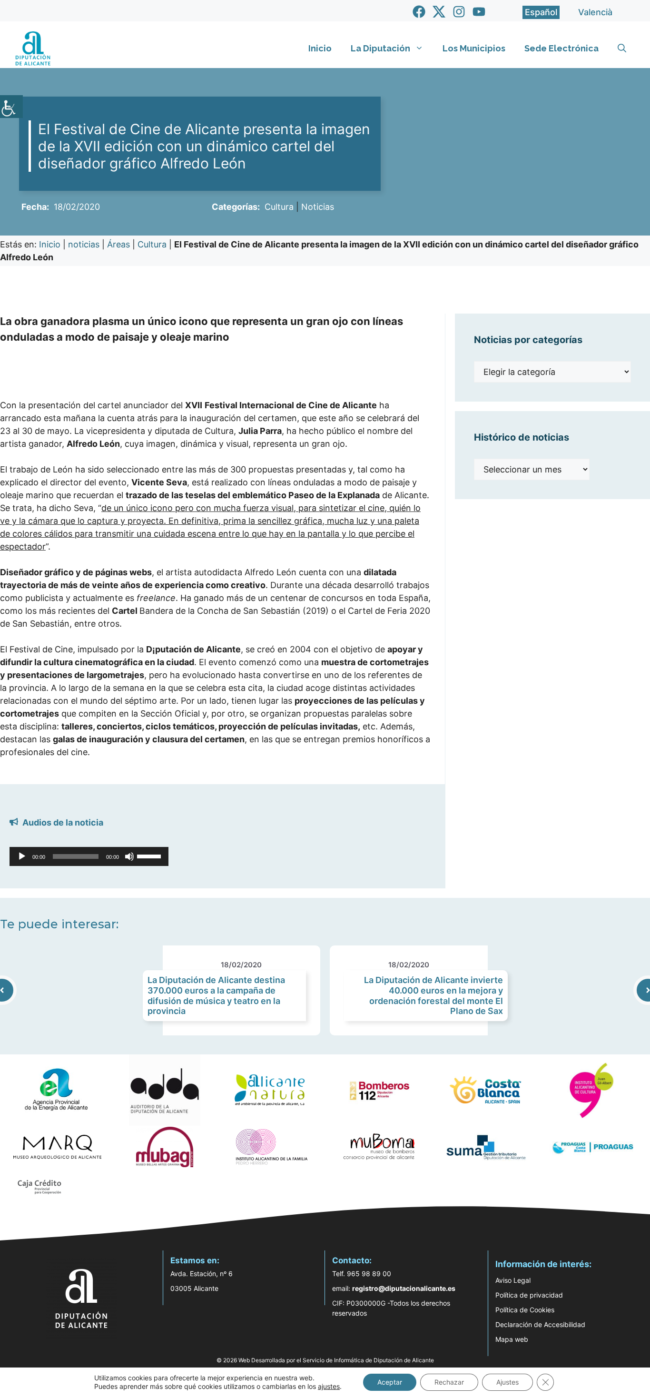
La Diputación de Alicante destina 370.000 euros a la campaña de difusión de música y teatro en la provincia (216, 995)
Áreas (118, 244)
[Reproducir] (22, 856)
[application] (89, 856)
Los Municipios (474, 48)
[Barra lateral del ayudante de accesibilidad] (11, 106)
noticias (83, 244)
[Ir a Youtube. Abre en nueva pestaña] (479, 11)
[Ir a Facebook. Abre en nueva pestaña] (419, 11)
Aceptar (389, 1382)
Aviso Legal (513, 1280)
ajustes (329, 1386)
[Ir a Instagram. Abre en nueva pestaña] (459, 11)
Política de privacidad (529, 1295)
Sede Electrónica (561, 48)
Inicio (320, 48)
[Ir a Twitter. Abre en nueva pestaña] (439, 11)
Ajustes (507, 1382)
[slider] (150, 855)
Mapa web (511, 1339)
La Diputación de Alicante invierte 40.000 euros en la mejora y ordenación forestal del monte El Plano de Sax (433, 995)
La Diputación (380, 48)
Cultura (279, 207)
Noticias (317, 207)
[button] (622, 48)
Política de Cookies (524, 1310)
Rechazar (449, 1382)
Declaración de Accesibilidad (540, 1324)
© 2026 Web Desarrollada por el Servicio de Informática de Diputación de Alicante (325, 1360)
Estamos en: (194, 1260)
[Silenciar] (129, 856)
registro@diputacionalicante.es (403, 1288)
